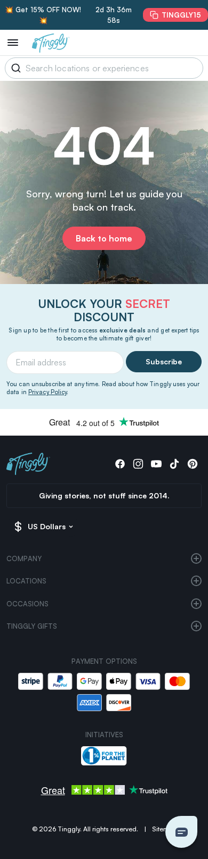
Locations (26, 581)
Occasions (27, 603)
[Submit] (14, 68)
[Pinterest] (192, 464)
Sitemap (164, 829)
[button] (181, 832)
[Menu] (13, 42)
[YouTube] (156, 464)
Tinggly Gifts (31, 626)
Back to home (104, 238)
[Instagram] (138, 464)
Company (24, 558)
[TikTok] (174, 464)
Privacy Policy (47, 392)
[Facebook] (120, 464)
